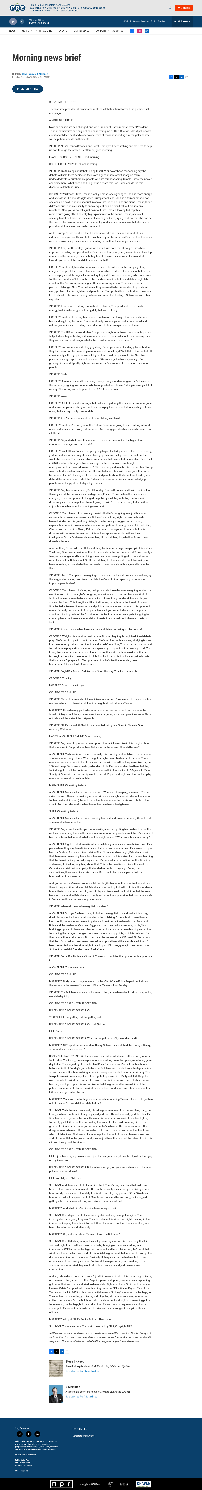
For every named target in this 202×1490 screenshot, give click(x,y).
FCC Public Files (80, 1429)
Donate (185, 7)
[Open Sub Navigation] (18, 31)
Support (101, 31)
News (12, 31)
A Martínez (42, 73)
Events (63, 31)
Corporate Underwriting (83, 1436)
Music (25, 31)
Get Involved (81, 31)
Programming (43, 31)
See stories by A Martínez (81, 1396)
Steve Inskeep (29, 73)
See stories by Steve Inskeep (83, 1371)
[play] (13, 21)
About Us (118, 31)
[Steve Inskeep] (56, 1368)
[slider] (26, 21)
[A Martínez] (56, 1394)
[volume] (21, 21)
